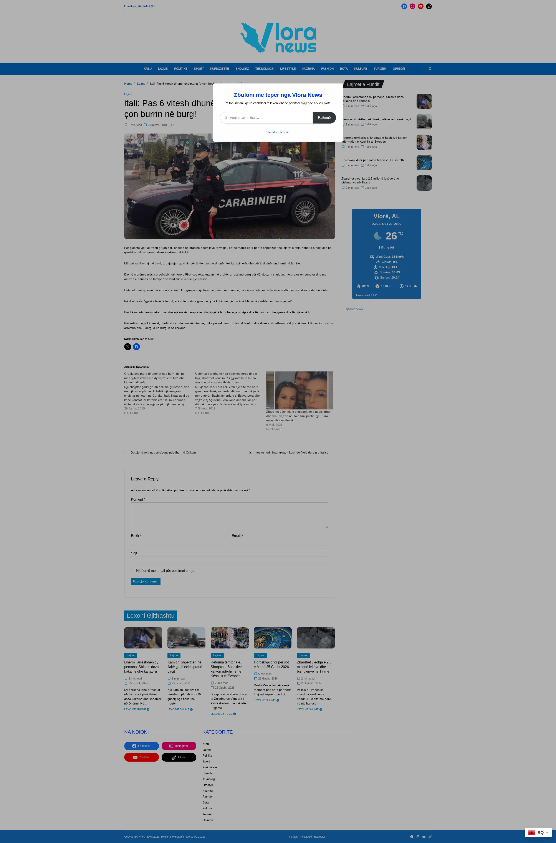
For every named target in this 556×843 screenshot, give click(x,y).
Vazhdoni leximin (278, 132)
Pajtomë (324, 117)
